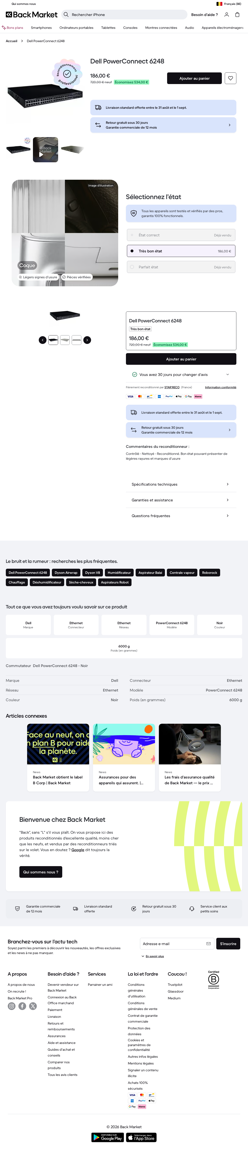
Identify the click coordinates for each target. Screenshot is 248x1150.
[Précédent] (42, 340)
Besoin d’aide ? (204, 14)
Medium (174, 998)
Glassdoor (176, 991)
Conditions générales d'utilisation (136, 990)
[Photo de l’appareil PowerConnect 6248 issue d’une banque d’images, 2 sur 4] (72, 149)
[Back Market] (31, 14)
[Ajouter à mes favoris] (230, 78)
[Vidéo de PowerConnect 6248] (45, 149)
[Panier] (237, 14)
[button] (67, 73)
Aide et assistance (62, 1043)
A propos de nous (21, 984)
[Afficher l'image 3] (76, 340)
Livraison (54, 1016)
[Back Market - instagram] (12, 1006)
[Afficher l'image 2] (65, 340)
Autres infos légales (143, 1056)
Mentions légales (141, 1063)
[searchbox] (128, 14)
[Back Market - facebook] (22, 1006)
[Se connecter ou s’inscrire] (227, 14)
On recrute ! (17, 991)
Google (77, 849)
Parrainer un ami (100, 984)
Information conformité (220, 387)
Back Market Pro (20, 998)
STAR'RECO (171, 387)
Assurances (57, 1036)
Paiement (55, 1010)
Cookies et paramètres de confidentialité (139, 1045)
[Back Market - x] (33, 1006)
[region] (124, 758)
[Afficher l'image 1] (53, 340)
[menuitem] (41, 27)
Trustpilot (175, 984)
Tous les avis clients (63, 1074)
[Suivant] (87, 340)
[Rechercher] (66, 14)
